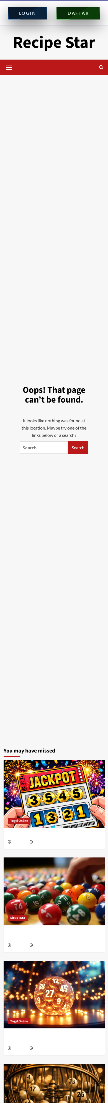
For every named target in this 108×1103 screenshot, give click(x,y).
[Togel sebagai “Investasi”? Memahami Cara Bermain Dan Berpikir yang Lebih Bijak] (54, 891)
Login (27, 13)
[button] (9, 66)
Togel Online (19, 820)
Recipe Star (54, 43)
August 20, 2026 (45, 842)
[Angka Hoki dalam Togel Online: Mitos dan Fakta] (54, 794)
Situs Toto (17, 918)
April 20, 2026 (43, 1048)
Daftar (78, 13)
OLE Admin (20, 842)
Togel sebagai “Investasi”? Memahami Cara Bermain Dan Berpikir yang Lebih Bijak (48, 935)
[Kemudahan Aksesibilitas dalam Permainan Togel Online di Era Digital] (54, 994)
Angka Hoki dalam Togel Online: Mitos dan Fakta (52, 835)
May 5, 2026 (42, 945)
